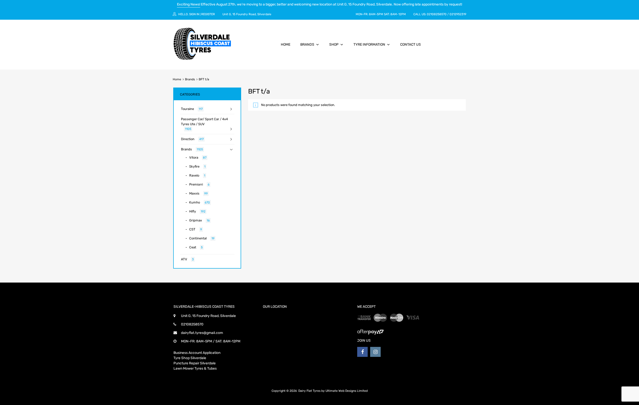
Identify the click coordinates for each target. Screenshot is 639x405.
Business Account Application (196, 353)
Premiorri (196, 184)
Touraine (187, 109)
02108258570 (437, 14)
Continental (198, 238)
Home (285, 44)
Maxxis (194, 193)
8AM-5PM (376, 14)
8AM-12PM (398, 14)
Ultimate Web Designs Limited (346, 391)
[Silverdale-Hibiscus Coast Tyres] (202, 58)
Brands (307, 44)
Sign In (194, 14)
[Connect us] (362, 352)
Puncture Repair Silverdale (194, 363)
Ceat (192, 247)
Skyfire (194, 166)
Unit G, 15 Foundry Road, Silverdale (246, 14)
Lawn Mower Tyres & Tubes (195, 368)
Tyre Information (369, 44)
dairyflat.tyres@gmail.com (202, 333)
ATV (184, 259)
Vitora (193, 157)
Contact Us (410, 44)
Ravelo (194, 175)
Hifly (192, 211)
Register (208, 14)
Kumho (194, 202)
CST (192, 229)
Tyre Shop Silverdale (189, 358)
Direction (187, 139)
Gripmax (195, 220)
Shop (333, 44)
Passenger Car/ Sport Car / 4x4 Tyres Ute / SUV (204, 121)
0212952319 (458, 14)
